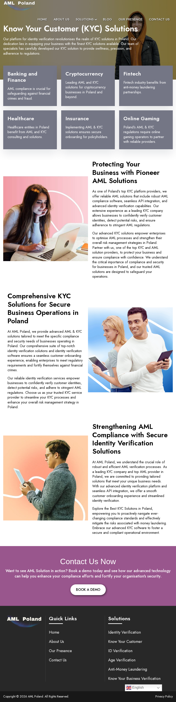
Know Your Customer (125, 641)
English (137, 687)
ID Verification (120, 651)
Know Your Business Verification (134, 678)
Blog (107, 19)
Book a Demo (88, 589)
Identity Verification (124, 632)
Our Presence (130, 19)
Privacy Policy (164, 696)
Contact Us (159, 19)
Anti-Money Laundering (127, 669)
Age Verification (121, 660)
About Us (61, 19)
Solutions (85, 19)
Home (42, 19)
